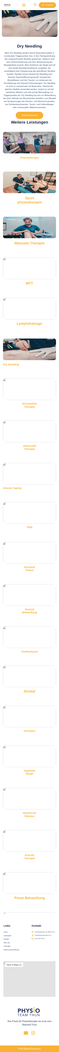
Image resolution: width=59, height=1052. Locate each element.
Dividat (29, 691)
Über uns (7, 943)
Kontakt (6, 939)
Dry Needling (11, 364)
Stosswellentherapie (29, 405)
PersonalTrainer (29, 569)
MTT (29, 283)
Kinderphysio (29, 651)
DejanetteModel (29, 772)
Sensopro (30, 730)
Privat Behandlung (29, 898)
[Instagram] (33, 1033)
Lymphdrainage (29, 323)
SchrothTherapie (29, 857)
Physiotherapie (29, 157)
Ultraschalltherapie (29, 447)
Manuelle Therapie (29, 243)
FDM (29, 527)
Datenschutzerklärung (11, 950)
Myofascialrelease (29, 815)
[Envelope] (26, 1033)
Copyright (7, 946)
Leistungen (7, 935)
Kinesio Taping (12, 488)
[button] (24, 5)
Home (6, 932)
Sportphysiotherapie (29, 200)
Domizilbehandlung (29, 611)
